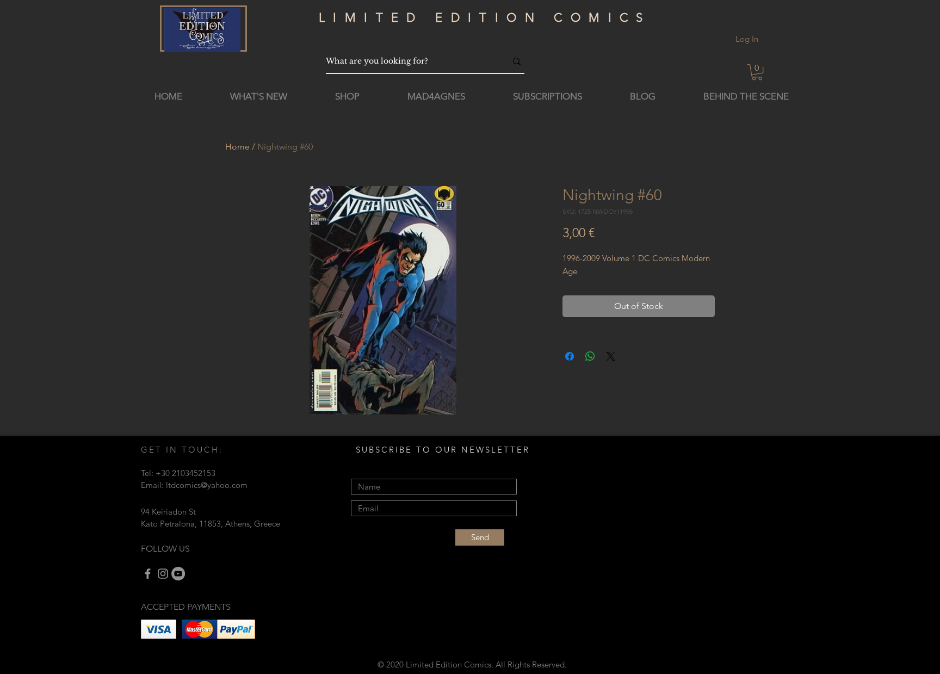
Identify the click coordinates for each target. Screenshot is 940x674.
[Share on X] (610, 356)
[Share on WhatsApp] (590, 356)
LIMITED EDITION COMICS (485, 17)
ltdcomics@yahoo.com (207, 485)
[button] (756, 72)
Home (237, 146)
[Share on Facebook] (569, 356)
